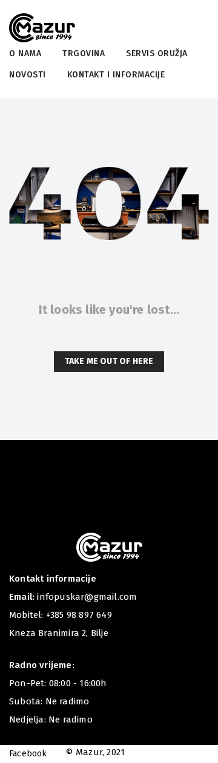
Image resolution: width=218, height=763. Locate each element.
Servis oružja (157, 53)
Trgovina (83, 53)
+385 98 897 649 (79, 614)
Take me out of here (109, 361)
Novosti (27, 75)
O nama (25, 53)
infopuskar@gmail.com (87, 596)
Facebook (28, 753)
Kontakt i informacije (116, 75)
